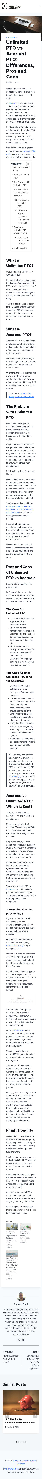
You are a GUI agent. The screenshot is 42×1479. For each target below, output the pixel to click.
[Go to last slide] (7, 1415)
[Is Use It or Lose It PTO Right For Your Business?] (12, 1226)
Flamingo (16, 776)
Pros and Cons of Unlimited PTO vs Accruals (21, 192)
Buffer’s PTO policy (14, 945)
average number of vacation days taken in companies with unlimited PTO (19, 509)
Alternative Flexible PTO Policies (23, 240)
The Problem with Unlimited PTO (21, 183)
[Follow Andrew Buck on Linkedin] (23, 1340)
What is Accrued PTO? (21, 176)
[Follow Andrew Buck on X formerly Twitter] (19, 1340)
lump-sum (10, 889)
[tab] (16, 1442)
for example (18, 1030)
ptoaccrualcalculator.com (24, 1461)
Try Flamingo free (11, 1469)
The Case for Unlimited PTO (23, 203)
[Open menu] (40, 6)
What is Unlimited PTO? (21, 169)
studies (11, 103)
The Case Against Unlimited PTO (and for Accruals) (23, 216)
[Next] (35, 1415)
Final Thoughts (20, 248)
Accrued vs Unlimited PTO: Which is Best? (20, 230)
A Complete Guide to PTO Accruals (25, 1233)
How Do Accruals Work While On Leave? (10, 1357)
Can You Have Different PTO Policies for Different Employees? (33, 1360)
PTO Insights (11, 37)
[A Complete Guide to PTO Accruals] (25, 1226)
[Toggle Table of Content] (27, 164)
